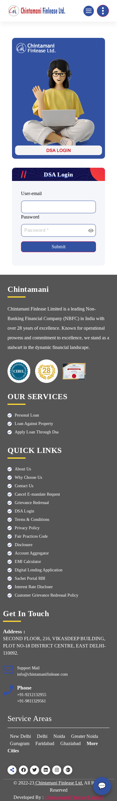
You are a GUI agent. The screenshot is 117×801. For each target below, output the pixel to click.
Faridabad (44, 743)
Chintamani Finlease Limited (74, 797)
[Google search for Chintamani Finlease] (67, 770)
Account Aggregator (32, 553)
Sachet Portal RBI (30, 578)
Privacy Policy (27, 528)
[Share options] (12, 770)
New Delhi (21, 736)
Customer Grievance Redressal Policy (46, 595)
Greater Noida (84, 736)
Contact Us (24, 486)
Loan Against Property (34, 423)
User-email (31, 193)
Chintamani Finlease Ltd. (58, 782)
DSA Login (24, 511)
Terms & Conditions (32, 519)
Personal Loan (27, 415)
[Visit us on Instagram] (56, 770)
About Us (23, 469)
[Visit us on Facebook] (23, 770)
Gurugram (19, 743)
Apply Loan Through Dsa (36, 432)
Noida (59, 736)
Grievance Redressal (32, 502)
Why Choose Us (28, 477)
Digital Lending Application (38, 570)
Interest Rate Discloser (34, 587)
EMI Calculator (28, 561)
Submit (59, 246)
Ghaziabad (70, 743)
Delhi (42, 736)
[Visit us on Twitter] (34, 770)
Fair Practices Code (31, 536)
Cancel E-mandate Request (37, 494)
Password (30, 216)
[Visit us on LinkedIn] (45, 770)
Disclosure (23, 545)
